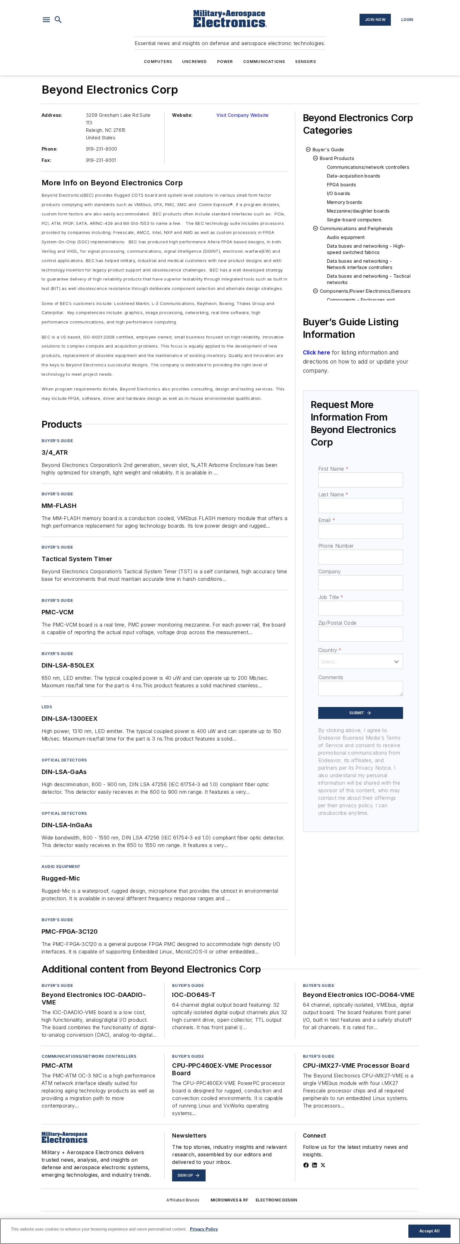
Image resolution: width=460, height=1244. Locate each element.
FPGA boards (341, 184)
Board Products (337, 158)
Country (330, 650)
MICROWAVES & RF (229, 1200)
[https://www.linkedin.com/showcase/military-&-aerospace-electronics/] (314, 1165)
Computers (158, 61)
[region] (230, 1231)
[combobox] (360, 661)
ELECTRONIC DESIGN (276, 1200)
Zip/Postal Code (337, 623)
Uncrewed (194, 61)
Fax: (46, 160)
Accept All (429, 1231)
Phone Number (336, 546)
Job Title (331, 597)
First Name (333, 469)
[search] (58, 19)
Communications (264, 61)
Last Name (333, 494)
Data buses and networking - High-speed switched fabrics (366, 249)
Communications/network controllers (368, 167)
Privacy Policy (204, 1229)
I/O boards (338, 193)
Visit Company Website (242, 115)
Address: (52, 115)
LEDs (47, 707)
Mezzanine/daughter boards (358, 211)
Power (225, 61)
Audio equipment (61, 866)
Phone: (50, 149)
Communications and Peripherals (356, 228)
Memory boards (344, 202)
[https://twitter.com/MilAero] (323, 1165)
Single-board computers (354, 219)
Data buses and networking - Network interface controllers (360, 264)
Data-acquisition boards (354, 175)
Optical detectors (64, 760)
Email (326, 520)
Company (329, 571)
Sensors (305, 61)
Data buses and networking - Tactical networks (369, 279)
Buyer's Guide (57, 440)
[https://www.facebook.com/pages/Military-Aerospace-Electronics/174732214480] (306, 1165)
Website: (182, 115)
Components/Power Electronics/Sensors (365, 291)
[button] (46, 19)
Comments (331, 677)
